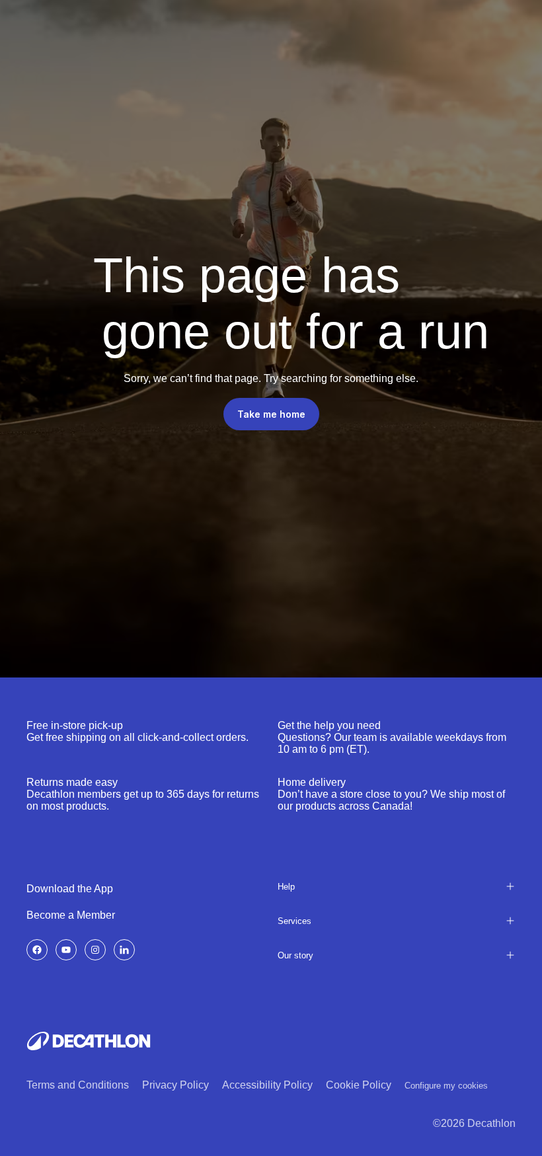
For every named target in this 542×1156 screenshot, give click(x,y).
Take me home (271, 414)
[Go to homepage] (88, 1041)
